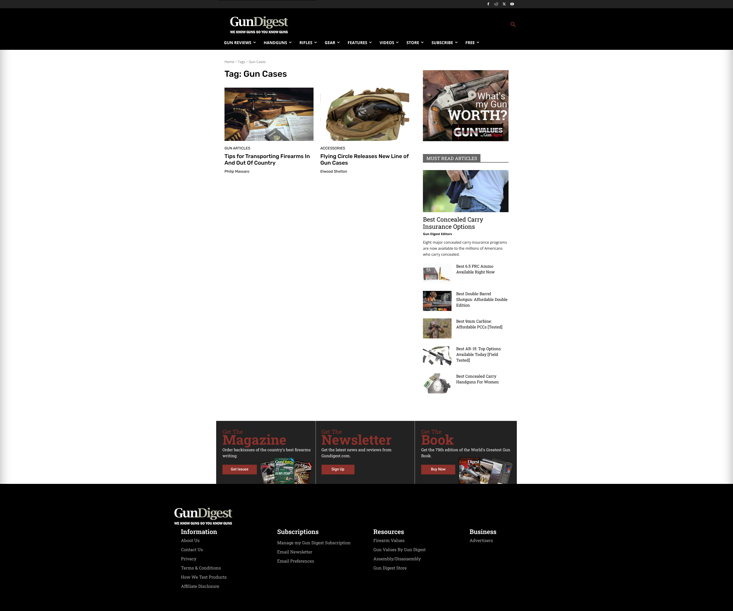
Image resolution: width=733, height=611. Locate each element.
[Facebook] (488, 4)
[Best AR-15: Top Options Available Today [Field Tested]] (437, 356)
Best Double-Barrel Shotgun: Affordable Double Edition (481, 299)
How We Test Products (204, 577)
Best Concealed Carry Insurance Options (453, 222)
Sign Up (338, 469)
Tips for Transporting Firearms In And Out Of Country (267, 159)
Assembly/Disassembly (397, 559)
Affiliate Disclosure (200, 586)
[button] (412, 25)
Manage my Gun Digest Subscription (314, 543)
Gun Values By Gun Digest (399, 550)
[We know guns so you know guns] (259, 24)
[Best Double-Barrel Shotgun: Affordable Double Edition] (437, 301)
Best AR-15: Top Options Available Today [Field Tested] (478, 354)
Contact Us (192, 550)
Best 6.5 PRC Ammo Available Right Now (475, 269)
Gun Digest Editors (437, 234)
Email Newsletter (294, 552)
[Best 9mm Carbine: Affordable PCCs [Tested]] (437, 328)
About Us (190, 540)
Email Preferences (295, 561)
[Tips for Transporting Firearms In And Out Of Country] (269, 114)
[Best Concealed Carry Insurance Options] (466, 191)
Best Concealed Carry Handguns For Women (477, 379)
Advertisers (481, 540)
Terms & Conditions (201, 568)
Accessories (332, 148)
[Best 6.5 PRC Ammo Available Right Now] (437, 273)
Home (229, 61)
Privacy (188, 559)
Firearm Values (389, 540)
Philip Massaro (236, 171)
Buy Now (438, 469)
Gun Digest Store (390, 568)
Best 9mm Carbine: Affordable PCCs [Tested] (479, 324)
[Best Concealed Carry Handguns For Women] (437, 383)
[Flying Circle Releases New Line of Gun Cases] (364, 114)
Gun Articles (237, 148)
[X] (504, 4)
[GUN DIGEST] (366, 516)
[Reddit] (496, 4)
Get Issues (239, 469)
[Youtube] (512, 4)
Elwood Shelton (333, 171)
